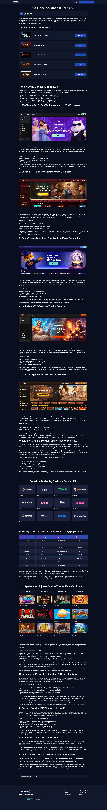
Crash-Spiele (61, 591)
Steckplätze (78, 591)
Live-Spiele (43, 591)
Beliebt (26, 591)
